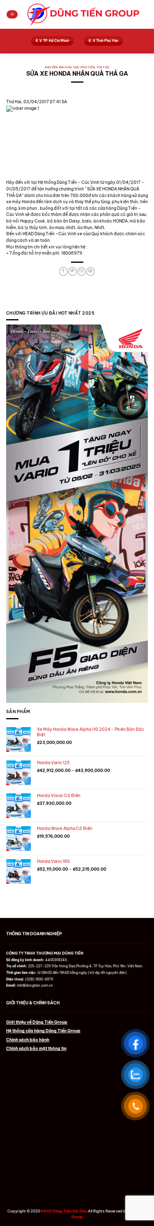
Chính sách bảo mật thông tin (36, 1048)
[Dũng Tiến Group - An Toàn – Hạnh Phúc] (83, 14)
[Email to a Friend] (81, 271)
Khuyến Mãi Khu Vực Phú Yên (70, 67)
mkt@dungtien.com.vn (35, 985)
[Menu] (12, 14)
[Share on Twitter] (72, 271)
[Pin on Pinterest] (90, 271)
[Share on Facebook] (63, 271)
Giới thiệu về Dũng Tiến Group (36, 1022)
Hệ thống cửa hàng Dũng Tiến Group (43, 1031)
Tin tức (103, 67)
